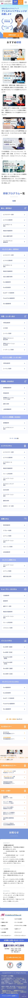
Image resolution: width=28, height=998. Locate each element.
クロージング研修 (7, 546)
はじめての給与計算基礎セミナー (9, 732)
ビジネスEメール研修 (7, 225)
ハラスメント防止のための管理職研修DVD (9, 823)
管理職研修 (6, 423)
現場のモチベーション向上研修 (9, 344)
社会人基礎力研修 (7, 236)
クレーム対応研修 (7, 473)
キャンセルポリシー (6, 935)
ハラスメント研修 (7, 628)
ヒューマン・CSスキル (9, 589)
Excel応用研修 (7, 287)
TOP (3, 919)
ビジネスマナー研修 (8, 214)
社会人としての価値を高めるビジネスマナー (9, 813)
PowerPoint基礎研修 (9, 298)
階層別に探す (5, 922)
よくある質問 (5, 929)
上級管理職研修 (7, 409)
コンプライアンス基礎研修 (7, 241)
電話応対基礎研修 (7, 230)
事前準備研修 (6, 525)
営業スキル (5, 519)
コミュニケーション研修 (8, 479)
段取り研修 (6, 404)
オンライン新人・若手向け (10, 249)
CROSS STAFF (20, 983)
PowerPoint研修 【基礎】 (7, 657)
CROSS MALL (16, 981)
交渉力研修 (6, 490)
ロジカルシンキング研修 (8, 484)
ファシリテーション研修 (8, 495)
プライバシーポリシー (20, 935)
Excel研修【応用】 (8, 652)
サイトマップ (18, 932)
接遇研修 (5, 601)
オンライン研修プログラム (12, 993)
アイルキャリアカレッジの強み (20, 925)
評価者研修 (6, 393)
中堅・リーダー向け (8, 316)
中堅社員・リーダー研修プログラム (9, 991)
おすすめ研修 (18, 919)
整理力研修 (6, 500)
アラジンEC (17, 979)
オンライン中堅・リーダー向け (11, 357)
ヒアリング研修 (7, 536)
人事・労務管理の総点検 (9, 777)
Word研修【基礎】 (8, 668)
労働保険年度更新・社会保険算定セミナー (9, 782)
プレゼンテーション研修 (8, 541)
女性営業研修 (6, 552)
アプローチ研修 (7, 530)
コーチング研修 (7, 333)
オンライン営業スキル (9, 560)
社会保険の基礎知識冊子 (8, 818)
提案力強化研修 (7, 576)
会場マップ (18, 929)
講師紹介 (4, 925)
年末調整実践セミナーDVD (7, 797)
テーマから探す (19, 922)
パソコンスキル (6, 640)
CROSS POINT (17, 982)
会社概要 (4, 932)
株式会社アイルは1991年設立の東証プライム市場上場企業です (6, 1)
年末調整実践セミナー (9, 738)
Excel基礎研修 (7, 282)
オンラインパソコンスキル (10, 682)
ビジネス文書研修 (7, 220)
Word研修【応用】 (8, 674)
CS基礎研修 (6, 595)
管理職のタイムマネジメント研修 (8, 398)
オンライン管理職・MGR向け (11, 417)
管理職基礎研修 (7, 387)
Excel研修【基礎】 (8, 647)
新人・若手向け (6, 208)
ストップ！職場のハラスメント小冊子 (8, 802)
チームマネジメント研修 (8, 428)
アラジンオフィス (20, 978)
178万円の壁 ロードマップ (9, 771)
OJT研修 (5, 328)
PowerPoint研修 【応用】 (7, 663)
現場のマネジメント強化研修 (8, 338)
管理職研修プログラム (18, 990)
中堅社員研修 (6, 322)
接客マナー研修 (7, 606)
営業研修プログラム (6, 990)
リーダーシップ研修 (8, 349)
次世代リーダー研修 (8, 506)
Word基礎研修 (7, 303)
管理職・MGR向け (7, 381)
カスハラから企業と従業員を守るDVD (8, 807)
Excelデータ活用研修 (8, 293)
